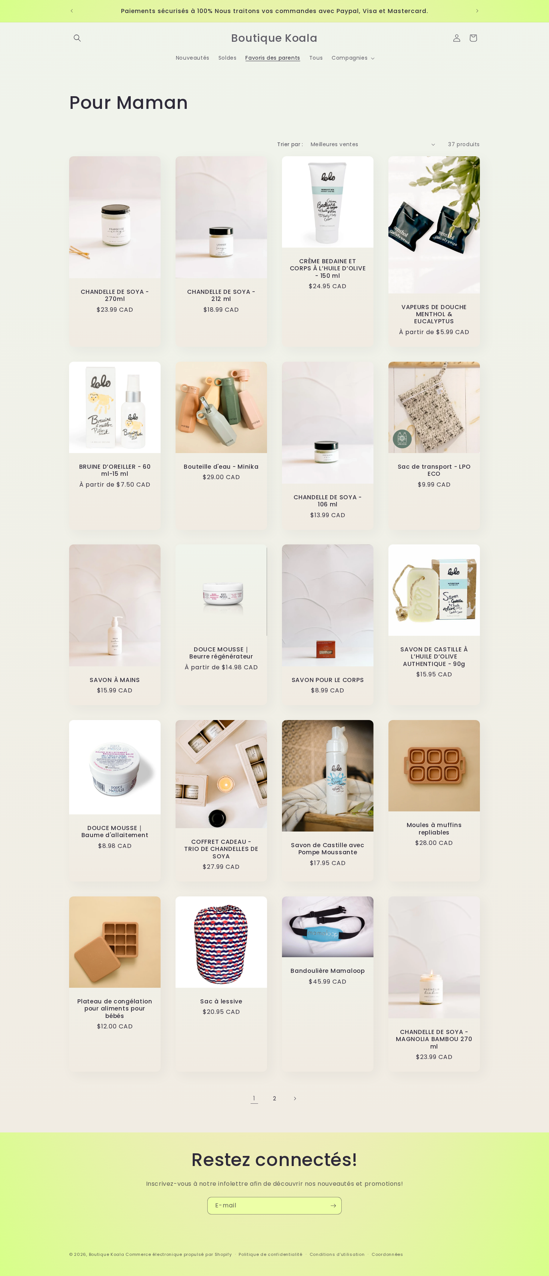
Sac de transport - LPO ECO (434, 470)
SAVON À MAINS (115, 679)
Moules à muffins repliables (434, 829)
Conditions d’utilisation (337, 1254)
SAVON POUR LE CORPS (328, 679)
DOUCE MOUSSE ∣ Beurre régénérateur (221, 653)
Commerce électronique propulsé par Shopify (178, 1254)
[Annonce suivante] (477, 11)
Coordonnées (387, 1254)
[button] (77, 38)
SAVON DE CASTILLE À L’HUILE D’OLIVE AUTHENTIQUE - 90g (434, 656)
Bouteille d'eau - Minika (221, 466)
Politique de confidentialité (271, 1254)
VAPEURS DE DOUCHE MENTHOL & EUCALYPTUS (434, 314)
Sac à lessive (221, 1001)
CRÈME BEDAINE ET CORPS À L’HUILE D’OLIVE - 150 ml (328, 268)
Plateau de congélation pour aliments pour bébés (114, 1008)
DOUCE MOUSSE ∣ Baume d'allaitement (115, 831)
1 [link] (254, 1098)
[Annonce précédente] (71, 11)
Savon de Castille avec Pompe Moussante (328, 849)
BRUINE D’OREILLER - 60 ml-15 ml (115, 470)
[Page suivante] (294, 1098)
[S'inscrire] (333, 1205)
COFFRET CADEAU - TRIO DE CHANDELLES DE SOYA (221, 849)
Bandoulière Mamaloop (328, 971)
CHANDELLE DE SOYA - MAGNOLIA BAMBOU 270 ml (434, 1039)
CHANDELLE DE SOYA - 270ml (115, 295)
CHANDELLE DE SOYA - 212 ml (221, 295)
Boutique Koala (106, 1254)
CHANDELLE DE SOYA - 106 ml (328, 500)
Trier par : (290, 144)
